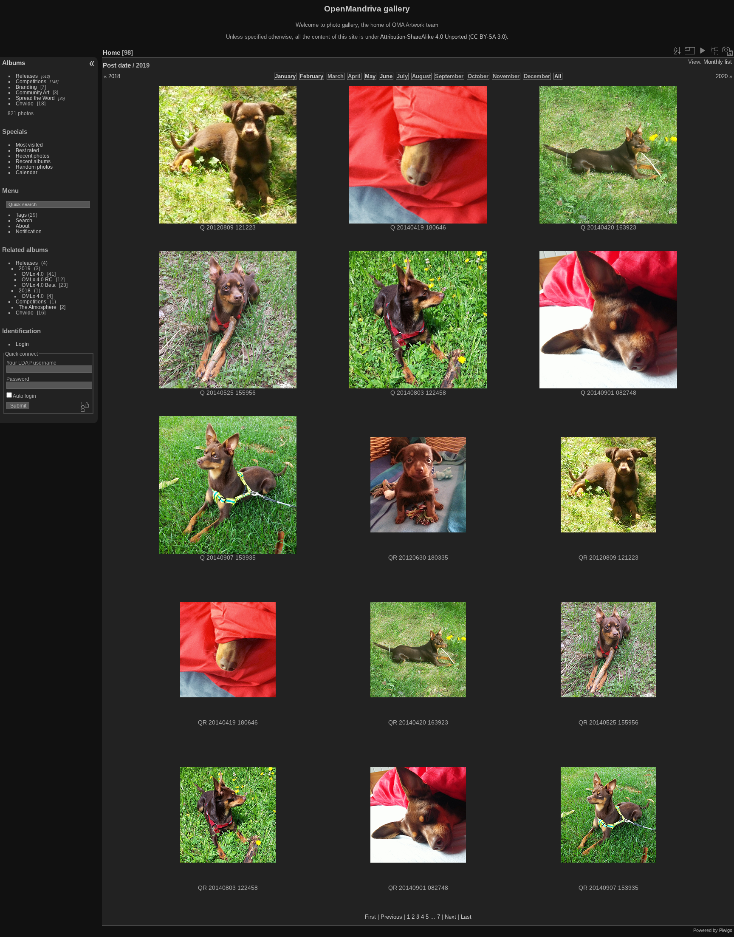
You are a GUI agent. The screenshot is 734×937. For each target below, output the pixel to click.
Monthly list (717, 62)
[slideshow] (702, 50)
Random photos (34, 167)
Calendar (26, 172)
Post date (117, 65)
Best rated (27, 150)
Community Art (32, 92)
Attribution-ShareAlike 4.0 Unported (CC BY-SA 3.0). (444, 37)
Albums (13, 62)
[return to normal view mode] (714, 50)
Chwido (25, 103)
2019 (25, 268)
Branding (26, 87)
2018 (25, 290)
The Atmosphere (37, 307)
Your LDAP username (31, 362)
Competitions (31, 81)
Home (111, 52)
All (558, 76)
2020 (722, 76)
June (386, 76)
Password (17, 379)
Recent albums (33, 161)
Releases (27, 76)
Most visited (29, 144)
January (285, 76)
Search (24, 220)
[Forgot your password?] (84, 407)
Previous (391, 917)
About (22, 226)
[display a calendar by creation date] (727, 50)
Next (450, 917)
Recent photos (32, 156)
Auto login (24, 396)
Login (22, 344)
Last (466, 917)
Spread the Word (35, 98)
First (370, 917)
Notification (29, 231)
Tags (21, 215)
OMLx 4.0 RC (37, 279)
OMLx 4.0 (33, 274)
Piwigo (725, 930)
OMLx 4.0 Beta (39, 285)
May (370, 76)
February (311, 76)
